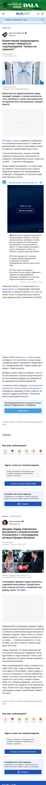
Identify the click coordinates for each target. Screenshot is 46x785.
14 (5, 453)
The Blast (21, 590)
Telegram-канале (12, 141)
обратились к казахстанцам (27, 357)
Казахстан (6, 435)
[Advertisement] (23, 122)
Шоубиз (5, 516)
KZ (38, 14)
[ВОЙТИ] (42, 14)
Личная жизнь (15, 516)
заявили (39, 373)
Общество (6, 28)
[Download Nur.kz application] (23, 5)
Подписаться (23, 411)
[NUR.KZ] (23, 13)
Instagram (24, 504)
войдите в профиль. (14, 475)
